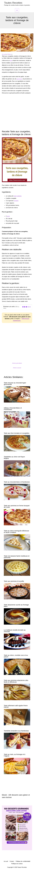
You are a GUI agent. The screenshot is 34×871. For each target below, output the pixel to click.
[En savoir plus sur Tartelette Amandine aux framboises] (17, 740)
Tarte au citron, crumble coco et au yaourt (16, 656)
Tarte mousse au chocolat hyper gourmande (15, 383)
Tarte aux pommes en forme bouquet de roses (16, 506)
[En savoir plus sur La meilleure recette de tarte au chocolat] (17, 641)
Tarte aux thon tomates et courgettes (16, 433)
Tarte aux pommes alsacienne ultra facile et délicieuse (16, 681)
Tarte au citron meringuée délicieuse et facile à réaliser (16, 531)
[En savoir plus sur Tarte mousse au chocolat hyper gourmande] (17, 394)
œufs (8, 216)
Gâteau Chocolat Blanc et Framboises (13, 408)
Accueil (6, 861)
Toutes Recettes (13, 2)
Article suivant (17, 367)
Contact (12, 861)
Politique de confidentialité (23, 861)
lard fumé (19, 79)
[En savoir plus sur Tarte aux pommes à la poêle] (17, 591)
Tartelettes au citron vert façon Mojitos (14, 457)
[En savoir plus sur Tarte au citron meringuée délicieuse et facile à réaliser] (17, 542)
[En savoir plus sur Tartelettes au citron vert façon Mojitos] (17, 468)
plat (11, 60)
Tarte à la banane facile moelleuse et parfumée (16, 556)
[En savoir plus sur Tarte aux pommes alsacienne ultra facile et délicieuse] (17, 692)
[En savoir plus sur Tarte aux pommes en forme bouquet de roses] (17, 517)
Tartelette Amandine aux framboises (16, 731)
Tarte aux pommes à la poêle (14, 581)
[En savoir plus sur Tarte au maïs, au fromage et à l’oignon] (17, 766)
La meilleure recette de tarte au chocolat (15, 630)
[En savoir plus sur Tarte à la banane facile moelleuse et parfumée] (17, 567)
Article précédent (17, 363)
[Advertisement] (17, 113)
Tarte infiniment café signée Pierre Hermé (16, 706)
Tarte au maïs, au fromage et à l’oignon (14, 755)
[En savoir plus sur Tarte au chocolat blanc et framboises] (17, 492)
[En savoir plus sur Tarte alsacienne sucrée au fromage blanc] (17, 616)
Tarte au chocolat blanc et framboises (17, 482)
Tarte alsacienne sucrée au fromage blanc (16, 605)
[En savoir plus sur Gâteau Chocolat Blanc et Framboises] (17, 419)
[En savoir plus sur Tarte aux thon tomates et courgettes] (17, 443)
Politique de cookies (17, 863)
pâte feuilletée (18, 196)
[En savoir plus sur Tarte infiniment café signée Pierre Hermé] (17, 717)
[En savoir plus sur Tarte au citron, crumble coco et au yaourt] (17, 666)
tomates (16, 200)
